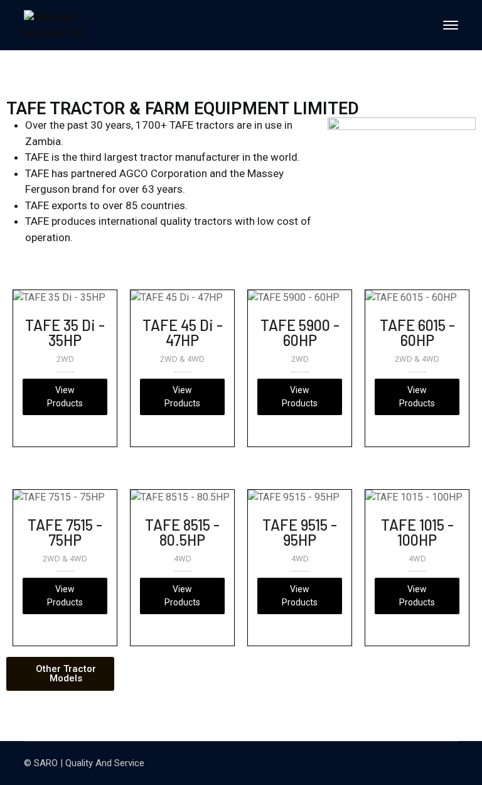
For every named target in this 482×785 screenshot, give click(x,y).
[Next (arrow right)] (460, 392)
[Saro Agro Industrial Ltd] (68, 25)
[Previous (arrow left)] (22, 392)
